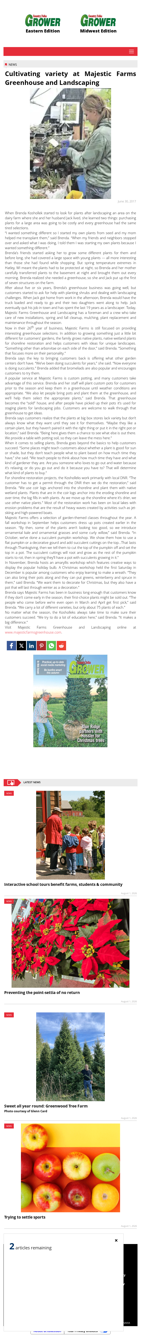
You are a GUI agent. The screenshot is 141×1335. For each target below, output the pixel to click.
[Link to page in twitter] (21, 645)
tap (131, 51)
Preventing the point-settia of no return (42, 992)
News (13, 65)
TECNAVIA (124, 1322)
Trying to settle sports (24, 1217)
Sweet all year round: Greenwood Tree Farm (46, 1106)
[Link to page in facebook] (11, 645)
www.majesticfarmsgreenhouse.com (33, 632)
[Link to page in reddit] (61, 645)
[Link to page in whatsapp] (51, 645)
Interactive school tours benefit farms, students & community (63, 884)
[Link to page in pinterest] (41, 645)
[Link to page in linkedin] (31, 645)
